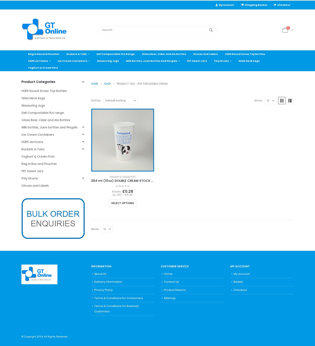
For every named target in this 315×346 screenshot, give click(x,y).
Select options (122, 203)
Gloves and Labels (205, 54)
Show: (258, 100)
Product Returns (175, 290)
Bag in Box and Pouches (43, 54)
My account (242, 274)
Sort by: (96, 100)
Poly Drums (221, 61)
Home (168, 274)
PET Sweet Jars (197, 61)
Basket (238, 282)
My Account (226, 5)
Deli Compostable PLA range (115, 54)
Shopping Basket (256, 5)
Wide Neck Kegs (249, 61)
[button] (281, 100)
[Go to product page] (122, 140)
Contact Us (171, 282)
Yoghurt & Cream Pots (43, 67)
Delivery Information (108, 282)
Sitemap (170, 298)
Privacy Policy (103, 290)
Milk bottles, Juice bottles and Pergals (151, 61)
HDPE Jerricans (38, 61)
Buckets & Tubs (76, 54)
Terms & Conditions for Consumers (118, 298)
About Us (100, 274)
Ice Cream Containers (72, 61)
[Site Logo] (48, 30)
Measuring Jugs (108, 61)
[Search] (211, 30)
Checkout (283, 5)
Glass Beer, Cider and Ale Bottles (164, 54)
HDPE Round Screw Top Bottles (245, 54)
